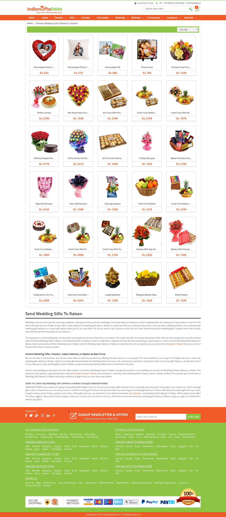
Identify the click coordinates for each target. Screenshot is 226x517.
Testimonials (91, 482)
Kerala (94, 446)
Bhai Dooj (150, 434)
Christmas (162, 434)
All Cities (68, 449)
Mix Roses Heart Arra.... (78, 112)
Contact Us (183, 482)
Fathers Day (89, 434)
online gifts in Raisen (173, 344)
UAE (191, 446)
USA (117, 449)
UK (196, 446)
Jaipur (37, 449)
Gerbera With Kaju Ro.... (147, 249)
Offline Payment (106, 482)
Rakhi (32, 17)
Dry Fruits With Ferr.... (113, 112)
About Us (29, 482)
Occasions (172, 17)
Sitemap (47, 485)
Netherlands (148, 446)
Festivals (188, 17)
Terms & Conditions (67, 482)
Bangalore (47, 446)
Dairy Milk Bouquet (78, 203)
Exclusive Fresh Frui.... (181, 67)
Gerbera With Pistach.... (181, 249)
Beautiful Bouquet (44, 203)
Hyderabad (84, 446)
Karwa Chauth (188, 437)
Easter (177, 437)
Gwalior (45, 449)
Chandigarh (56, 449)
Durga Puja (128, 434)
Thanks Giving (77, 437)
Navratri (172, 434)
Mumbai (36, 446)
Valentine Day (46, 437)
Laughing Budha (112, 294)
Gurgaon (58, 446)
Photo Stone (147, 67)
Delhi (27, 446)
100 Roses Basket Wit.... (44, 158)
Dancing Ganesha (113, 203)
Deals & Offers (122, 482)
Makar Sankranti (151, 437)
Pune (74, 446)
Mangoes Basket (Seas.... (147, 294)
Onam (131, 437)
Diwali (118, 434)
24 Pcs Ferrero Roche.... (78, 158)
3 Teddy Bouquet (147, 158)
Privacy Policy (49, 482)
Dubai (137, 446)
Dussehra (139, 434)
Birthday (136, 17)
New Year (63, 434)
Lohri (139, 437)
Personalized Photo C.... (78, 67)
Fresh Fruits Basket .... (147, 112)
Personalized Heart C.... (44, 67)
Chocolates (103, 17)
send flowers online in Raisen (83, 373)
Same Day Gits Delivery (141, 482)
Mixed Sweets (181, 294)
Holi (170, 437)
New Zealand (162, 446)
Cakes (45, 17)
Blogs (38, 482)
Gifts (72, 17)
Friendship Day (62, 437)
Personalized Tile (112, 67)
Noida (67, 446)
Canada (129, 446)
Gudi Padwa (120, 437)
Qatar (173, 446)
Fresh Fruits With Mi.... (181, 112)
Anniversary (153, 17)
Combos (85, 17)
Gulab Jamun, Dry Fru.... (44, 294)
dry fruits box (135, 393)
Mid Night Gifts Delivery (165, 482)
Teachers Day (92, 437)
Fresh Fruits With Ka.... (113, 249)
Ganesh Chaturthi (187, 434)
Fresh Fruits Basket (147, 203)
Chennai (103, 446)
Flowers (59, 17)
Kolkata (28, 449)
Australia (119, 446)
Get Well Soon (31, 437)
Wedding (120, 17)
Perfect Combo (44, 112)
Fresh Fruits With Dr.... (78, 249)
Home (30, 23)
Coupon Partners (33, 485)
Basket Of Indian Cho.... (181, 158)
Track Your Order (145, 3)
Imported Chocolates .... (78, 294)
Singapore (182, 446)
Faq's (80, 482)
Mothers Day (76, 434)
